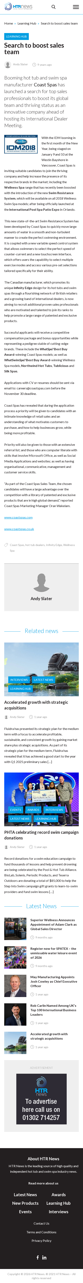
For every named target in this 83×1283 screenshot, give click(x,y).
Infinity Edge (54, 545)
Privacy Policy (41, 1240)
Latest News (43, 679)
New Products (25, 1203)
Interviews (19, 679)
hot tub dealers (35, 545)
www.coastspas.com (18, 517)
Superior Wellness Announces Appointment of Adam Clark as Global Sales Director (53, 924)
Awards (33, 809)
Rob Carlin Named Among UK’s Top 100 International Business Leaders (53, 1010)
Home (8, 23)
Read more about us (43, 1183)
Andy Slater (20, 64)
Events (15, 809)
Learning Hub (27, 23)
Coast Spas (17, 545)
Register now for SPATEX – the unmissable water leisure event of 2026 (53, 953)
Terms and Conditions (41, 1232)
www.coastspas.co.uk (19, 529)
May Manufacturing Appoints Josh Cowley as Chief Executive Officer (53, 981)
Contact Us (41, 1223)
